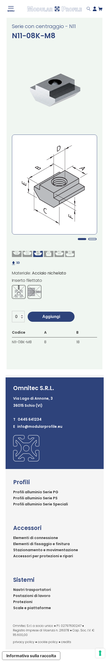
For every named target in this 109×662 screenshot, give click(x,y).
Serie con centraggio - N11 (44, 26)
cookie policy (48, 642)
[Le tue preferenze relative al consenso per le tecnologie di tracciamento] (100, 653)
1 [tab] (82, 239)
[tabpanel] (54, 184)
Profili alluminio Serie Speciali (40, 504)
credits (66, 642)
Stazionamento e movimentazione (45, 549)
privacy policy (23, 642)
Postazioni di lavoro (31, 595)
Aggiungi (51, 316)
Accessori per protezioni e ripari (43, 556)
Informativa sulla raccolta (31, 655)
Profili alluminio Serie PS (35, 498)
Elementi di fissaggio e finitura (41, 543)
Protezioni (22, 601)
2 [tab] (92, 239)
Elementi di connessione (35, 537)
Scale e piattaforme (32, 607)
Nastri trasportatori (32, 589)
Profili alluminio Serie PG (35, 492)
